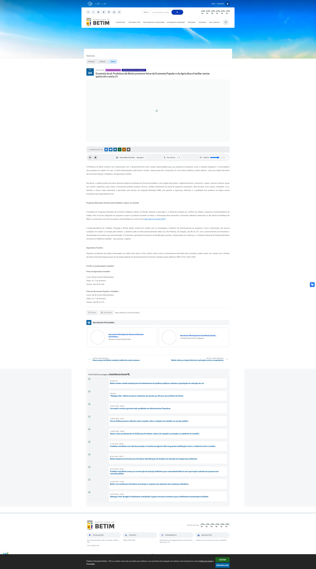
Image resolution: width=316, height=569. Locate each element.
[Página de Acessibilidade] (119, 12)
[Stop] (95, 157)
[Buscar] (177, 12)
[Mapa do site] (114, 12)
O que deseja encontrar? (162, 9)
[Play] (90, 157)
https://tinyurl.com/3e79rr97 (155, 219)
